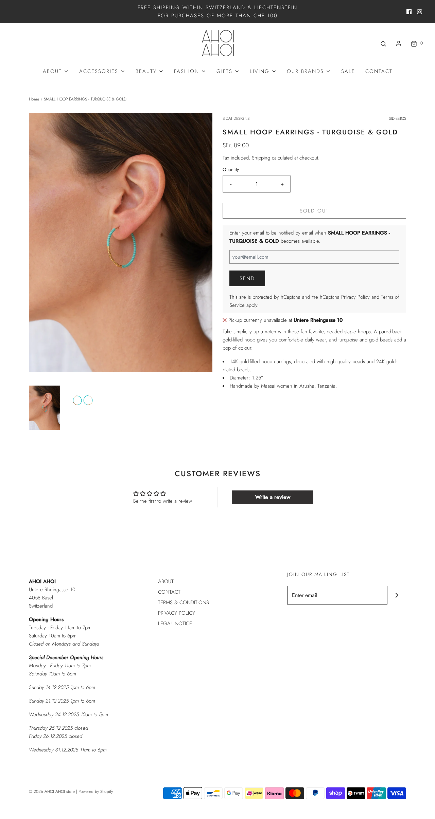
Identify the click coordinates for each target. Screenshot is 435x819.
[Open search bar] (383, 43)
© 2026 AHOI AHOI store (52, 791)
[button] (44, 408)
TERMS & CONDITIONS (183, 602)
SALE (348, 71)
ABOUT (166, 581)
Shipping (261, 158)
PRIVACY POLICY (176, 613)
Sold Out (314, 211)
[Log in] (399, 43)
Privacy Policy (355, 297)
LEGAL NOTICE (175, 623)
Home (34, 99)
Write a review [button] (272, 497)
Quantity (231, 169)
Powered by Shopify (96, 791)
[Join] (396, 595)
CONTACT (379, 71)
